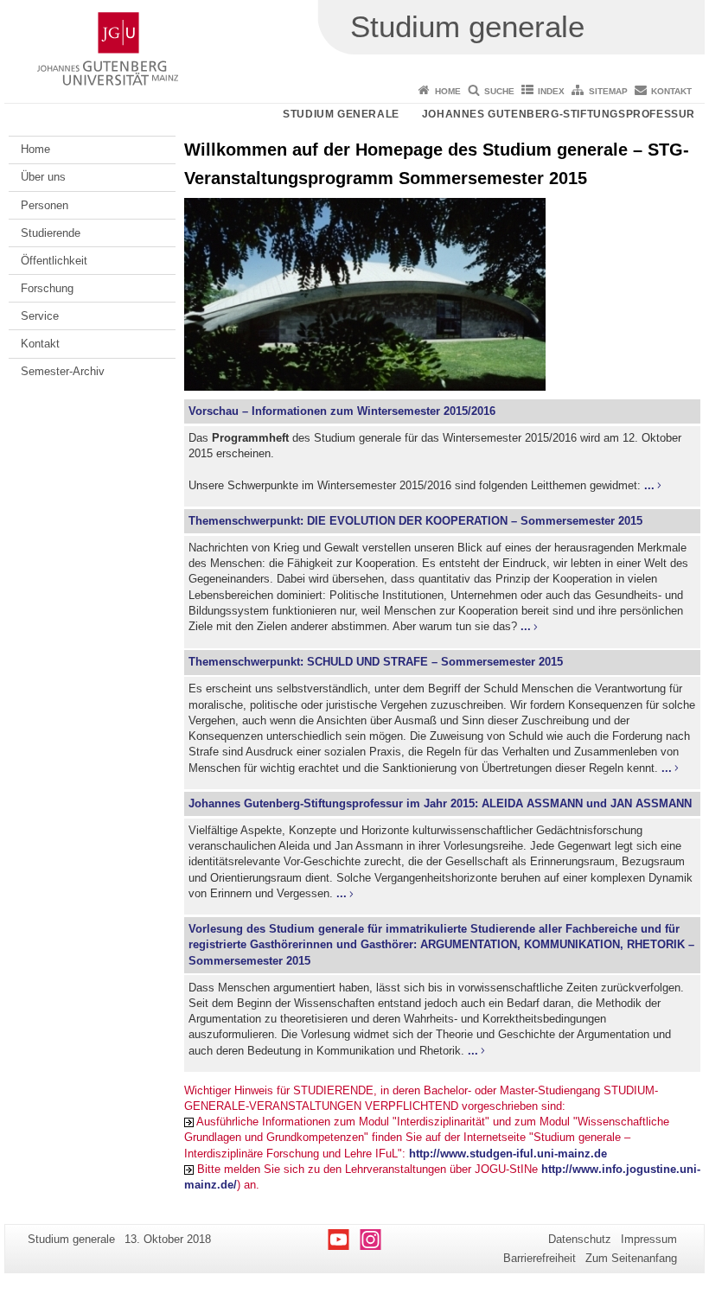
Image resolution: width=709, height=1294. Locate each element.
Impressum (649, 1239)
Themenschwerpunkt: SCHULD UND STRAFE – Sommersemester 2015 (375, 661)
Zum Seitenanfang (631, 1258)
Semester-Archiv (63, 371)
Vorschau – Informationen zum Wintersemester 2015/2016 (341, 411)
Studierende (50, 232)
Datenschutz (579, 1239)
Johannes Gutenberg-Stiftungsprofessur (558, 114)
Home (448, 91)
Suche (499, 91)
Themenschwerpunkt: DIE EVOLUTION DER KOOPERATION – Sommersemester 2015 (415, 520)
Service (40, 315)
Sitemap (608, 91)
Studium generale (341, 114)
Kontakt (671, 91)
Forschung (47, 288)
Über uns (43, 176)
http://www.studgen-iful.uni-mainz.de (508, 1153)
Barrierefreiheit (539, 1258)
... (649, 485)
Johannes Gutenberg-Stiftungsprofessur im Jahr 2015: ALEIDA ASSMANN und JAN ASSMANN (440, 803)
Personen (44, 205)
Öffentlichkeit (54, 260)
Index (551, 91)
